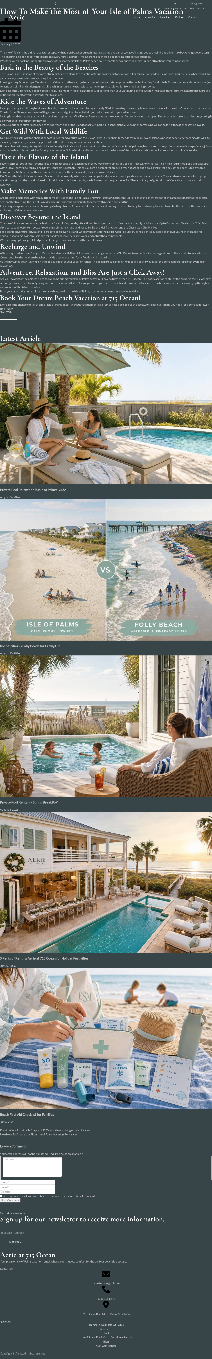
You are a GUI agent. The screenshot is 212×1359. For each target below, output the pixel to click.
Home (137, 17)
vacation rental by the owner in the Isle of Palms (182, 278)
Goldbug (40, 236)
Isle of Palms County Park (174, 74)
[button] (201, 17)
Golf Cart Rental (106, 1345)
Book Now (6, 308)
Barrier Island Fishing (103, 206)
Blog (106, 1341)
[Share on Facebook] (8, 316)
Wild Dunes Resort (85, 116)
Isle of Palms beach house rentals (95, 61)
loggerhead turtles (48, 142)
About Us (150, 17)
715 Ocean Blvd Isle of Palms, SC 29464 (106, 1314)
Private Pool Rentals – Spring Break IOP (29, 802)
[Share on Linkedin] (8, 327)
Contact (192, 17)
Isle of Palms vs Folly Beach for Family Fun (30, 646)
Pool (106, 1333)
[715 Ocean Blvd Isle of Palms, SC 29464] (106, 1305)
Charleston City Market (143, 227)
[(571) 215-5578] (106, 1289)
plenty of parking (98, 90)
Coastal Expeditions (12, 112)
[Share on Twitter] (8, 321)
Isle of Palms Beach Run (46, 202)
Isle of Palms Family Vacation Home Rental (106, 1337)
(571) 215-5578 (106, 1298)
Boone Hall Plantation (105, 227)
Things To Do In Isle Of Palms (106, 1324)
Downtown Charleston (180, 223)
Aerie (16, 17)
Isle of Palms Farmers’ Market (36, 176)
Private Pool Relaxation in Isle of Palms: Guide (33, 490)
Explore (179, 17)
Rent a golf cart (102, 223)
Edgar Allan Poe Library (121, 231)
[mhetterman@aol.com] (106, 1274)
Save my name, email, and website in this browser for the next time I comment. (49, 1196)
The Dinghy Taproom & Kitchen (56, 167)
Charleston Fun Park (123, 197)
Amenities (165, 17)
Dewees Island (150, 137)
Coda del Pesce (132, 163)
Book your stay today (12, 291)
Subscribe (15, 1242)
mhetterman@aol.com (106, 1283)
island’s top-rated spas (192, 253)
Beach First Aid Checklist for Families (27, 1114)
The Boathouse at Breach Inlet (68, 163)
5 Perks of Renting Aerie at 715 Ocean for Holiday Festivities (44, 958)
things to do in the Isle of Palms (70, 291)
